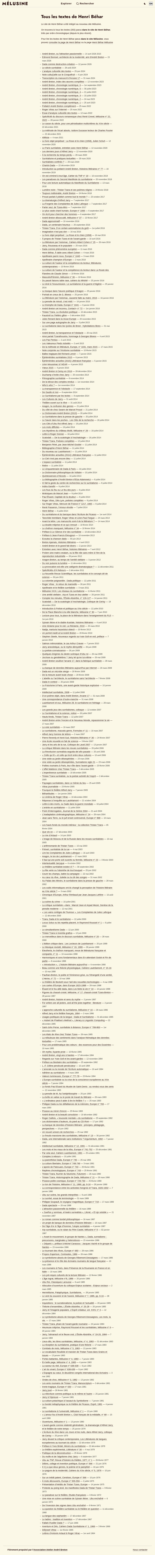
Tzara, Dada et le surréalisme (56, 919)
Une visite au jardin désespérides (58, 759)
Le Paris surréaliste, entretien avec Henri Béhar (65, 148)
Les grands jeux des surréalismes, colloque (63, 710)
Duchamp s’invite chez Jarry (55, 375)
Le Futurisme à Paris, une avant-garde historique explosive (70, 685)
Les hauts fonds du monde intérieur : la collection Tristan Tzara (72, 825)
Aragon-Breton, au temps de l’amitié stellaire (63, 560)
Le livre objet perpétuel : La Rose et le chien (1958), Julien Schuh (73, 141)
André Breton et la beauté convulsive (60, 1114)
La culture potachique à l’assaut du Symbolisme (65, 1401)
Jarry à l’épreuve (50, 1397)
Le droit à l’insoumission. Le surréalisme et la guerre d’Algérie (72, 284)
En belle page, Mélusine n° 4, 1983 (59, 1362)
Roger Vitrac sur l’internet (54, 109)
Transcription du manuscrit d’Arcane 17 (61, 78)
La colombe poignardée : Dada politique (61, 580)
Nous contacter (140, 1550)
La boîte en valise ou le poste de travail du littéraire (66, 1097)
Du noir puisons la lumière (54, 563)
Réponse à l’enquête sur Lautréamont (60, 800)
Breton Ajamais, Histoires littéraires (59, 542)
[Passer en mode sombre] (145, 4)
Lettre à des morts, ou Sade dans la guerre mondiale (67, 804)
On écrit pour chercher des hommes (59, 214)
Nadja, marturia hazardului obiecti (58, 629)
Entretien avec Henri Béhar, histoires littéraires (64, 549)
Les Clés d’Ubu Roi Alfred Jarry (57, 423)
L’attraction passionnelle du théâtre (59, 1209)
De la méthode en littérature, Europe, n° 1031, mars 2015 (69, 347)
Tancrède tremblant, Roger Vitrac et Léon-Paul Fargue (68, 518)
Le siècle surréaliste (51, 68)
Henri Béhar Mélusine (102, 42)
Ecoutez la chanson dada (54, 539)
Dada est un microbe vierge (55, 671)
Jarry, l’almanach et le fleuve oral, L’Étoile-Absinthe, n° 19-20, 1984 (74, 1334)
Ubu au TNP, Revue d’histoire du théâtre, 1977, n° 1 (67, 1460)
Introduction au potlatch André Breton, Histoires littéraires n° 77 (72, 169)
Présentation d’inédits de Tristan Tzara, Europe (65, 1484)
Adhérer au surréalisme (53, 1072)
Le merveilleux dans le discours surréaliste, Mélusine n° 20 (70, 936)
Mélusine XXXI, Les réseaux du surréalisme (63, 591)
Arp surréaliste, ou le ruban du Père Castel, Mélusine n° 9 (70, 1230)
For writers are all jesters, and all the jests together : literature (71, 1003)
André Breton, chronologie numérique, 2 (61, 99)
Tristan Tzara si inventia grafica (57, 933)
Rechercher (87, 3)
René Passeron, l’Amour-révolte (57, 507)
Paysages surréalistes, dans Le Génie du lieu (64, 783)
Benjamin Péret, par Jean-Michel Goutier (61, 444)
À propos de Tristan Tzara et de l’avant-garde (64, 239)
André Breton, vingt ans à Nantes (58, 1055)
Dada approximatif (51, 221)
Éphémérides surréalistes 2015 (57, 357)
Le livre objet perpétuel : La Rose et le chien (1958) (67, 235)
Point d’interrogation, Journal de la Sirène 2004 (65, 811)
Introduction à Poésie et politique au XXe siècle (65, 608)
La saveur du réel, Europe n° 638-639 (60, 1366)
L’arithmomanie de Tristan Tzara (57, 846)
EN (150, 3)
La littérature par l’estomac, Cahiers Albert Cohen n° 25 (68, 242)
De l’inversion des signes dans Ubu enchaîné (64, 1505)
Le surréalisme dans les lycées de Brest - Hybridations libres (71, 326)
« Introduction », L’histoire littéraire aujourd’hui (64, 964)
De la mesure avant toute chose (57, 675)
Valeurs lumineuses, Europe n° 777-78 (60, 1076)
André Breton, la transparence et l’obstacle (62, 333)
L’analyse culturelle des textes (56, 71)
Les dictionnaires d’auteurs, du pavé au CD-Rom (65, 1121)
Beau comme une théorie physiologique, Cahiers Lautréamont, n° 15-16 (76, 968)
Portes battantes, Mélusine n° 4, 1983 (60, 1359)
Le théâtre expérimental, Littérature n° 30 (62, 1449)
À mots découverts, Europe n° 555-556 (61, 1481)
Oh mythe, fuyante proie (53, 1052)
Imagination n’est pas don (54, 231)
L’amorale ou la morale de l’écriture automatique (65, 1069)
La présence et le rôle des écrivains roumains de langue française (74, 1261)
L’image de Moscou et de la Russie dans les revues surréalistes (73, 839)
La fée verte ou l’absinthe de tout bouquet (62, 870)
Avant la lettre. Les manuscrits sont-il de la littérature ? (68, 521)
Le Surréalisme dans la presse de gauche (62, 416)
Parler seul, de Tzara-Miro (54, 207)
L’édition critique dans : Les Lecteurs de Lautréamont (67, 943)
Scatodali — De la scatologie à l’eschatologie (64, 437)
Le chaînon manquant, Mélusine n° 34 (60, 528)
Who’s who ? (48, 385)
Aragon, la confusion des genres (57, 406)
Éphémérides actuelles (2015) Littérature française (66, 361)
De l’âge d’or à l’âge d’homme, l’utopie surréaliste (66, 1226)
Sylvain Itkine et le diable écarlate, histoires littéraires (67, 622)
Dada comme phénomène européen (59, 249)
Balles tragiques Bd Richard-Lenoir (59, 354)
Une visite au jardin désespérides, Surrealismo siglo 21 (68, 762)
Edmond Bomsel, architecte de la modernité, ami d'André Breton (73, 57)
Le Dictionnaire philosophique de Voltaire (62, 472)
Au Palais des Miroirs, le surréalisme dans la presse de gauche (72, 881)
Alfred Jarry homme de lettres (56, 734)
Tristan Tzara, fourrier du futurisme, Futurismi (64, 1174)
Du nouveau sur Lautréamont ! (57, 451)
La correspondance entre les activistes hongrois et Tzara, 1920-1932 (75, 1188)
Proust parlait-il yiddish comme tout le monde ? (64, 197)
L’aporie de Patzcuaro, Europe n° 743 (60, 1167)
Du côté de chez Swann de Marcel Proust (62, 410)
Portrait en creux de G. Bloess (56, 294)
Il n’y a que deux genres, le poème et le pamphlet (66, 1467)
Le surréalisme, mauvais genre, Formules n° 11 (65, 731)
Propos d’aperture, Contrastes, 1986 (59, 1254)
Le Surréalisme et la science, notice (59, 713)
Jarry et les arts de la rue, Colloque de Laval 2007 (66, 744)
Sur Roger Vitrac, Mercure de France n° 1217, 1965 (67, 504)
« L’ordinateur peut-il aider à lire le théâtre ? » (64, 1100)
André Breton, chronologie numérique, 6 (61, 85)
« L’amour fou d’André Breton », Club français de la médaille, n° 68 (74, 1414)
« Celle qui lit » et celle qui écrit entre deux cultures (66, 755)
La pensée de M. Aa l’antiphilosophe (59, 1093)
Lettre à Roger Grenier (53, 434)
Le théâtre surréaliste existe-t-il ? (58, 867)
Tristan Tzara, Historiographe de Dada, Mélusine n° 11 (68, 1177)
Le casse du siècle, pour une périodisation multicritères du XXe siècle (75, 123)
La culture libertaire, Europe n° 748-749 (61, 1163)
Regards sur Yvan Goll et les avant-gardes (62, 1059)
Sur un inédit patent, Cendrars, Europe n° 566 (64, 1477)
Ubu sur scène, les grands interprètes (60, 1195)
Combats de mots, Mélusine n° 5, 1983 (61, 1348)
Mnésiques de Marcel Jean (55, 493)
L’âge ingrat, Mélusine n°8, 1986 (57, 1278)
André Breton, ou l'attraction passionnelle (62, 54)
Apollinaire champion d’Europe (57, 259)
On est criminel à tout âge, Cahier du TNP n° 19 (65, 176)
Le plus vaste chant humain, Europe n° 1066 (63, 211)
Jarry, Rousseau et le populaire (57, 245)
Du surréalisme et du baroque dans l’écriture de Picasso (69, 514)
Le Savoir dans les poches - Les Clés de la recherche (68, 420)
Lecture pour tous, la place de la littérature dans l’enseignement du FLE (76, 615)
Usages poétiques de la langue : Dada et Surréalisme (68, 1017)
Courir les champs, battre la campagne (61, 874)
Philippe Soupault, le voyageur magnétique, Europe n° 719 (70, 1202)
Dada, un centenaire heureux (56, 225)
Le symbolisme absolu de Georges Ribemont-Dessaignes (70, 1258)
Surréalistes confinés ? (53, 162)
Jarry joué (47, 1390)
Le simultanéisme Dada (53, 929)
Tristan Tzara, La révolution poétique (60, 312)
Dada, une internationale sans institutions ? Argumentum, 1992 (72, 1139)
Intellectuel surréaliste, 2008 (55, 692)
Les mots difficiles (50, 427)
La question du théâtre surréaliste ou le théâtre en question (70, 1509)
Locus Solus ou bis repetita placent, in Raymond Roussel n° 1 (72, 922)
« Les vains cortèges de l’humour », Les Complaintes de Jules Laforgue (76, 912)
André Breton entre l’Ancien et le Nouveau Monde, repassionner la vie (76, 720)
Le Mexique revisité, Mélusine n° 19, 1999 (62, 947)
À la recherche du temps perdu (57, 155)
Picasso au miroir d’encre (54, 1111)
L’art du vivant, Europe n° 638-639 (58, 1369)
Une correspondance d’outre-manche (60, 699)
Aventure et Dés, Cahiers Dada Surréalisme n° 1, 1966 (68, 1526)
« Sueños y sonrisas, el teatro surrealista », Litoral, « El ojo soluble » (75, 1212)
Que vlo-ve (47, 832)
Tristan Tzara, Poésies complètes (58, 441)
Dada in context (49, 682)
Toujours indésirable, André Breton (58, 193)
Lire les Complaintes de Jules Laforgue (61, 853)
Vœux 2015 (47, 368)
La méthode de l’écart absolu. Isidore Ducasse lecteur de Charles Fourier (77, 130)
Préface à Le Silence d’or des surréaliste (61, 532)
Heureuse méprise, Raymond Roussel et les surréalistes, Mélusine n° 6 (76, 1327)
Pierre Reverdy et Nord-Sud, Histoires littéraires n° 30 (68, 738)
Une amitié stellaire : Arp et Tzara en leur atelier (65, 594)
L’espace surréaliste (51, 462)
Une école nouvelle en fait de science (60, 741)
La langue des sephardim (54, 1516)
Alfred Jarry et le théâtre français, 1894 (61, 1013)
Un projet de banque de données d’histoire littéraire (67, 1223)
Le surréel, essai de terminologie (58, 1198)
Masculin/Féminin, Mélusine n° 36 (58, 277)
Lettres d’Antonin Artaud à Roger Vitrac (61, 1533)
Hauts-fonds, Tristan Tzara (55, 717)
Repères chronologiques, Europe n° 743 (61, 1170)
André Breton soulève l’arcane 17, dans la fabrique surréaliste (72, 661)
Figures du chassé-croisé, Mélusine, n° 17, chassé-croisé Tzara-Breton (76, 992)
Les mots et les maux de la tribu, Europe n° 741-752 (67, 1149)
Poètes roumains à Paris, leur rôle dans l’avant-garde (67, 765)
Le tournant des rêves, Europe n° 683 (60, 1251)
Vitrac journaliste (50, 786)
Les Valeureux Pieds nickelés (56, 343)
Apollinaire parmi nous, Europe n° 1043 (61, 256)
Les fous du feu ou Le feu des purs (59, 490)
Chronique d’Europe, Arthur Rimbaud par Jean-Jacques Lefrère (72, 895)
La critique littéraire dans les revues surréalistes (65, 748)
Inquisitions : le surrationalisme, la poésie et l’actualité (68, 1303)
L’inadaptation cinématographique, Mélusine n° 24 (66, 814)
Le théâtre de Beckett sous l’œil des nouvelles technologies (70, 982)
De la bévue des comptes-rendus (58, 382)
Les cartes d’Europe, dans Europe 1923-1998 (64, 985)
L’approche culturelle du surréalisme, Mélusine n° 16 (67, 1010)
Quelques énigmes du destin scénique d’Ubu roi (65, 654)
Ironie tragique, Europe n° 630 (56, 1387)
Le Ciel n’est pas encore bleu (56, 458)
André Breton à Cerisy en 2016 (57, 371)
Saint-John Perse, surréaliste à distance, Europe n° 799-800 (71, 1027)
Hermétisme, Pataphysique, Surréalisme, (62, 1292)
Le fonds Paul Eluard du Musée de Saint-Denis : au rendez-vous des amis (78, 1086)
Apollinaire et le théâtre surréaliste (58, 588)
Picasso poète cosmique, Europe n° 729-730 (63, 1181)
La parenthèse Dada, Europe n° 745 (59, 1160)
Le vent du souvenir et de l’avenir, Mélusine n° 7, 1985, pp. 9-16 (73, 1296)
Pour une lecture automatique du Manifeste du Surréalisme (70, 183)
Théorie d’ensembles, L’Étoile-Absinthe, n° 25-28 (65, 1306)
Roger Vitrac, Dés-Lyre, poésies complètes (62, 500)
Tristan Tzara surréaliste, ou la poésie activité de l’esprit (69, 776)
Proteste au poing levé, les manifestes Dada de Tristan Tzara (71, 1488)
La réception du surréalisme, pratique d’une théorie (66, 1345)
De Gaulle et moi (50, 392)
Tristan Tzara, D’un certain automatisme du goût (65, 228)
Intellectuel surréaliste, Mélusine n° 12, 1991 (63, 1146)
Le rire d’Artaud (49, 835)
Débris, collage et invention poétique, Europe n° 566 (67, 1463)
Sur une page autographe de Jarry (58, 322)
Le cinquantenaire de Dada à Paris (59, 469)
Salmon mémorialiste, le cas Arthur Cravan (62, 643)
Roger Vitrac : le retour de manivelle (59, 584)
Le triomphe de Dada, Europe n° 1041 (60, 305)
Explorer (66, 3)
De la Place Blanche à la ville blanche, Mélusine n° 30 (68, 612)
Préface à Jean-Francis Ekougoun (58, 535)
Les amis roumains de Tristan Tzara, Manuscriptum (67, 1383)
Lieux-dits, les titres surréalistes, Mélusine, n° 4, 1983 (68, 1341)
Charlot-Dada (48, 165)
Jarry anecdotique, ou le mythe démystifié (62, 647)
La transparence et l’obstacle (56, 389)
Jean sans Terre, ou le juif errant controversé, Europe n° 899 (71, 818)
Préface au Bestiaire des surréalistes (60, 1062)
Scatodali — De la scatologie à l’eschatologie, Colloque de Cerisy (73, 601)
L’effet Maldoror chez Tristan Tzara (59, 769)
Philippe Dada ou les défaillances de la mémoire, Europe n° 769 (73, 1104)
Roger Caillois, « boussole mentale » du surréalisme (67, 1118)
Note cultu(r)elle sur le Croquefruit (58, 74)
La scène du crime (51, 901)
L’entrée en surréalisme (53, 807)
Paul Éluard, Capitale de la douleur (59, 497)
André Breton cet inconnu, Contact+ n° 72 (62, 308)
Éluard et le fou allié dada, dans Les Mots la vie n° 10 (67, 989)
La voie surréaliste (51, 727)
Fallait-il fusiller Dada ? (53, 1523)
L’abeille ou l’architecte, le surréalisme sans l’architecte (68, 678)
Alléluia (45, 137)
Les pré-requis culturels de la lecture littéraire (64, 1275)
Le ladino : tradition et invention (57, 1519)
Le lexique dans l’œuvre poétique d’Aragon (63, 291)
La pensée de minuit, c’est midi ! (57, 301)
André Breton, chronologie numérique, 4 (61, 92)
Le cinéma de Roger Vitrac (55, 797)
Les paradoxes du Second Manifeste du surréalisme (67, 179)
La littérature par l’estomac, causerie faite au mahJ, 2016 (69, 298)
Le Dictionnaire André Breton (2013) (59, 413)
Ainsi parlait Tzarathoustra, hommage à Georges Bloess (69, 336)
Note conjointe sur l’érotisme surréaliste (61, 350)
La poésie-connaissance (54, 650)
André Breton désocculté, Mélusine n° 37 (62, 218)
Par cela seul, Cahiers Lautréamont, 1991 (62, 1153)
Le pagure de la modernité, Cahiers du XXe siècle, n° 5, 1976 (71, 1470)
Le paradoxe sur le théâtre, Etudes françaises (64, 1495)
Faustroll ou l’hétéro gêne (54, 315)
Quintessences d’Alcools (54, 476)
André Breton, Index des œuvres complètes (63, 81)
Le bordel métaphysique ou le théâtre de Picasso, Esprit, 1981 (72, 1404)
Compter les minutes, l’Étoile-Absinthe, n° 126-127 (66, 598)
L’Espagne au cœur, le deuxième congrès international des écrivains (75, 1373)
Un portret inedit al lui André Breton (59, 633)
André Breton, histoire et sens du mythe (61, 999)
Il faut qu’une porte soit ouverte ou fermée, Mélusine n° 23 (70, 860)
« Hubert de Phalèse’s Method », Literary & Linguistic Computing (73, 1020)
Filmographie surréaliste (53, 378)
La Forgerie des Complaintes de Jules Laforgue (65, 204)
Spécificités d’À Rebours (54, 570)
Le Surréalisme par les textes (56, 396)
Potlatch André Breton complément (59, 106)
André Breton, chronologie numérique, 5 (61, 88)
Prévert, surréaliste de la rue (56, 849)
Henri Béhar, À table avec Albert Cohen (61, 252)
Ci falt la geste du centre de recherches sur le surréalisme (70, 483)
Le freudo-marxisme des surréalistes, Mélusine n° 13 (67, 1135)
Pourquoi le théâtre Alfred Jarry (57, 790)
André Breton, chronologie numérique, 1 (61, 102)
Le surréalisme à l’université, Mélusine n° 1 (63, 1411)
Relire (45, 465)
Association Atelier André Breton (50, 1550)
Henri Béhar (48, 511)
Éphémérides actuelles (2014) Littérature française (66, 455)
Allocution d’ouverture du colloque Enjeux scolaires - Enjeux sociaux (75, 1285)
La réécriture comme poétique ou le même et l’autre (67, 1394)
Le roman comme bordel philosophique (61, 1219)
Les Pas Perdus (50, 340)
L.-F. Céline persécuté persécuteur (58, 1066)
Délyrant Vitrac (49, 1530)
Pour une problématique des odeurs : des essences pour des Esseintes (76, 1045)
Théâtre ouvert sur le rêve (54, 402)
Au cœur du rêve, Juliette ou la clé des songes (64, 877)
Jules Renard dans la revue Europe (59, 319)
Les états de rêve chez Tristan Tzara (59, 1034)
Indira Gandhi (48, 486)
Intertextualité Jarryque (53, 863)
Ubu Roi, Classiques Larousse (56, 1282)
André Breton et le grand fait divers (59, 546)
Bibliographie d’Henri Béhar (55, 448)
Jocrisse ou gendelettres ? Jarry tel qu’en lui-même (66, 657)
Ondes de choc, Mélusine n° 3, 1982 (59, 1380)
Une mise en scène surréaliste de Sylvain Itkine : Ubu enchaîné (72, 1498)
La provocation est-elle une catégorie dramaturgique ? (68, 567)
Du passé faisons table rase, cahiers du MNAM (65, 280)
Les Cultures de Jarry (52, 399)
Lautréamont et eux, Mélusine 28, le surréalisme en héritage (71, 703)
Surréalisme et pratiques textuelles (59, 158)
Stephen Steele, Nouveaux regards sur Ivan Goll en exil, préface (73, 636)
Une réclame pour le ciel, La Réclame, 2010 (63, 626)
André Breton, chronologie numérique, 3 (61, 95)
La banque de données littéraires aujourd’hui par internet (69, 668)
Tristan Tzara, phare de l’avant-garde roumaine (65, 1324)
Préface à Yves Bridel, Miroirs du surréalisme (64, 1446)
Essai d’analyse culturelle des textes (59, 113)
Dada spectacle (49, 1205)
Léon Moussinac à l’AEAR (54, 364)
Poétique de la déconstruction (56, 1453)
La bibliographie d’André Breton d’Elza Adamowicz (66, 479)
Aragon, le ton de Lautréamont (57, 856)
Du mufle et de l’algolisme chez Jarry (60, 1456)
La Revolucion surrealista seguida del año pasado (66, 751)
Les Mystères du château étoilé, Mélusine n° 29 (65, 430)
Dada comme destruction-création (58, 64)
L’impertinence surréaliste (54, 772)
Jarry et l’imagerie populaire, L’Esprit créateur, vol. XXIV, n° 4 (71, 1310)
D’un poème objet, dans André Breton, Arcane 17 (65, 696)
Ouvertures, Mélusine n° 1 (54, 1421)
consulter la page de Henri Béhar (65, 42)
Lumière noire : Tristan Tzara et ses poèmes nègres (67, 190)
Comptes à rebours (51, 1156)
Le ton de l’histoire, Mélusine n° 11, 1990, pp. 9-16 (66, 1184)
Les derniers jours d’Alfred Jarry (57, 151)
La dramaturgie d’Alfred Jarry (56, 200)
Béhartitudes (48, 793)
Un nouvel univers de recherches (58, 1132)
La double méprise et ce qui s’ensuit (59, 525)
